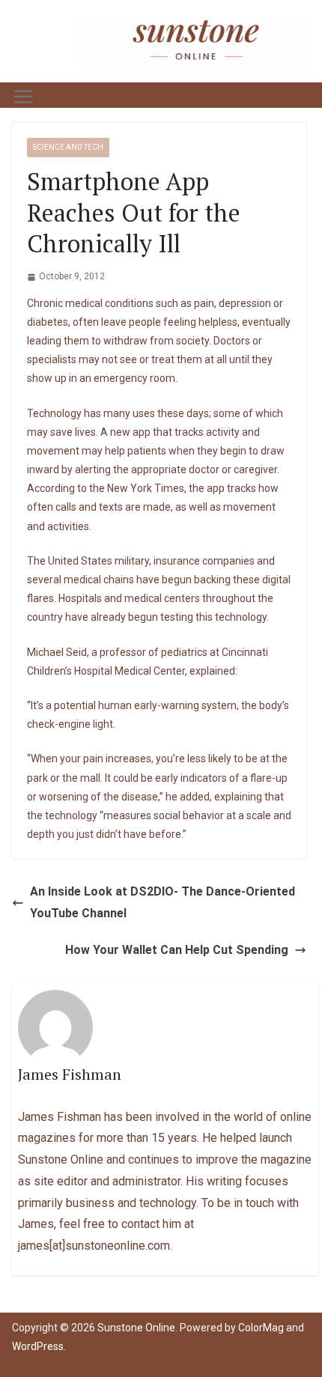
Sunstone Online (136, 1328)
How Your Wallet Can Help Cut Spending (176, 950)
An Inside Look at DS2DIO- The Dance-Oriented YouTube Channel (162, 902)
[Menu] (23, 96)
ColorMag (261, 1328)
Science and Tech (68, 147)
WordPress (38, 1346)
